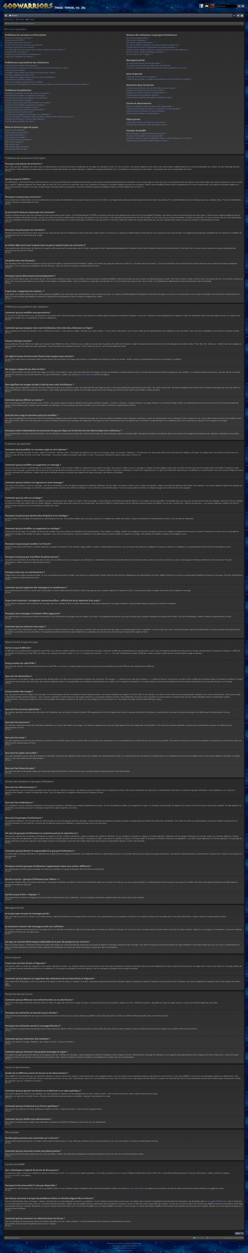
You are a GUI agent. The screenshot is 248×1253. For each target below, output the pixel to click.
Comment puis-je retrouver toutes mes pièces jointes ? (146, 125)
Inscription (31, 19)
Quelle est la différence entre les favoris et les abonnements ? (149, 106)
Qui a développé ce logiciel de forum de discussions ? (146, 133)
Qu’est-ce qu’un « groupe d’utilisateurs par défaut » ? (146, 52)
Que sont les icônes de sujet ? (16, 149)
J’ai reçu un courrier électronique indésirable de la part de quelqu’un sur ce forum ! (157, 68)
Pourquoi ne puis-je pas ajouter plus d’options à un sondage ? (28, 103)
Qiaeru (133, 1248)
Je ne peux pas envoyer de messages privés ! (143, 63)
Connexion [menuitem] (238, 16)
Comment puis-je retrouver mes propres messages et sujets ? (149, 97)
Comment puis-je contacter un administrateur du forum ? (147, 141)
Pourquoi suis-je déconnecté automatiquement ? (23, 54)
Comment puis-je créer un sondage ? (19, 100)
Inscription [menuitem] (242, 16)
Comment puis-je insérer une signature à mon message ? (26, 98)
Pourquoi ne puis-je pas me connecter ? (20, 47)
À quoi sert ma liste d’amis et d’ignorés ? (141, 77)
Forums (14, 15)
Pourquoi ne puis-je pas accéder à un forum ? (22, 107)
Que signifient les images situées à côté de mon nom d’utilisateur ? (30, 77)
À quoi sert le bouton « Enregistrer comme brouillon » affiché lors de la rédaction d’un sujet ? (39, 117)
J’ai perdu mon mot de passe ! (16, 52)
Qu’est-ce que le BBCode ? (15, 130)
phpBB (118, 1243)
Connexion (21, 19)
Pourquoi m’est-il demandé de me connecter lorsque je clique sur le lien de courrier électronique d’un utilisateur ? (47, 84)
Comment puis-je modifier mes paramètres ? (21, 65)
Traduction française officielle (121, 1248)
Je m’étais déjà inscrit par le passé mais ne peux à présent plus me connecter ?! (35, 50)
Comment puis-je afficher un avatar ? (19, 80)
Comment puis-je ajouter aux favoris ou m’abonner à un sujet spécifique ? (153, 109)
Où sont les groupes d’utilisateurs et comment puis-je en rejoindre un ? (152, 45)
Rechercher (10, 19)
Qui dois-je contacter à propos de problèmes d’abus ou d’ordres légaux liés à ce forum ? (159, 138)
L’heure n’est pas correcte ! (15, 70)
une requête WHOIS (214, 1201)
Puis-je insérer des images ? (15, 137)
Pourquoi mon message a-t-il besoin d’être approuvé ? (25, 119)
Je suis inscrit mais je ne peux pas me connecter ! (24, 45)
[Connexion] (212, 6)
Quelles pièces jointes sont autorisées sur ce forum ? (146, 122)
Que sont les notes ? (13, 144)
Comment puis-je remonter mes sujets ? (20, 121)
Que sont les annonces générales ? (18, 140)
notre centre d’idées (137, 1188)
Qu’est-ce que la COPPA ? (15, 40)
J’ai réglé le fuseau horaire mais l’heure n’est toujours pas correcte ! (30, 73)
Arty (119, 1245)
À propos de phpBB (12, 1175)
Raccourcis (6, 16)
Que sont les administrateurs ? (137, 38)
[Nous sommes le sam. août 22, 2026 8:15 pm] (241, 23)
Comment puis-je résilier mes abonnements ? (143, 113)
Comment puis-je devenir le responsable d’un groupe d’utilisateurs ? (151, 47)
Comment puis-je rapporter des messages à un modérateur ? (28, 114)
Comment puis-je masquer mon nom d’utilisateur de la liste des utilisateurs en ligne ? (37, 68)
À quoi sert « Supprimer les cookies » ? (20, 57)
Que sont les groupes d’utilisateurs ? (140, 43)
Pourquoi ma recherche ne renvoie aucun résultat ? (145, 90)
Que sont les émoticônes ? (15, 135)
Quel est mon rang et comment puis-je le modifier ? (24, 82)
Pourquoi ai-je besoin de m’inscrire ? (18, 38)
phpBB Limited (64, 1173)
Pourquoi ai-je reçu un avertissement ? (19, 112)
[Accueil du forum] (49, 6)
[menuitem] (234, 16)
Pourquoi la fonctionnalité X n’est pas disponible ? (145, 136)
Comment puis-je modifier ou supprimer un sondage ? (25, 105)
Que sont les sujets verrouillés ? (17, 147)
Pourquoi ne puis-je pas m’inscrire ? (18, 43)
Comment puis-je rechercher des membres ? (143, 95)
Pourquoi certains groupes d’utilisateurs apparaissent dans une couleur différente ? (157, 50)
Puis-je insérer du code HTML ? (17, 133)
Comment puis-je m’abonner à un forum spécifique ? (145, 111)
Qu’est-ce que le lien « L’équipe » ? (139, 54)
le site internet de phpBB (89, 375)
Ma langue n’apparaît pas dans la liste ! (20, 75)
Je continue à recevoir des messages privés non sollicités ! (148, 65)
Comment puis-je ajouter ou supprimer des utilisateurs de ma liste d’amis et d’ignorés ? (158, 79)
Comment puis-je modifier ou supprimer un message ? (25, 95)
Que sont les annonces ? (14, 142)
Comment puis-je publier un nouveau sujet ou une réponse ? (27, 93)
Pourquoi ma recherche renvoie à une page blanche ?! (146, 93)
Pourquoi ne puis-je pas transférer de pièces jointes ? (25, 110)
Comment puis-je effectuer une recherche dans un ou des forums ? (151, 88)
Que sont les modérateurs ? (136, 40)
